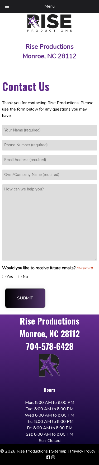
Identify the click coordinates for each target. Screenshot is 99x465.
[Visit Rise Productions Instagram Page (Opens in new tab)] (53, 458)
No (25, 276)
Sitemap (59, 451)
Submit (25, 298)
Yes (10, 276)
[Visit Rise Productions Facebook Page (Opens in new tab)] (48, 458)
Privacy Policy (82, 451)
